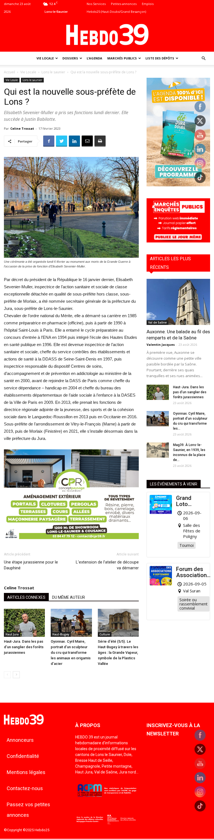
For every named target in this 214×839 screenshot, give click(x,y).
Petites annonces (124, 4)
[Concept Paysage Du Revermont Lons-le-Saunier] (71, 543)
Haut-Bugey (60, 634)
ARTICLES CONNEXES (26, 597)
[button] (203, 58)
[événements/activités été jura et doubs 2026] (178, 184)
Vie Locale (45, 58)
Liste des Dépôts (159, 58)
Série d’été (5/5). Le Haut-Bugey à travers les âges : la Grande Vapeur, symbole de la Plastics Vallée (118, 652)
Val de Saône (157, 322)
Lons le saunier (53, 72)
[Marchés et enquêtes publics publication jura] (178, 241)
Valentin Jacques (161, 344)
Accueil (9, 72)
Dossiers (70, 58)
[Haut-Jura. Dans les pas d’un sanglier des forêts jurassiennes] (24, 623)
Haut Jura (12, 634)
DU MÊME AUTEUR (68, 597)
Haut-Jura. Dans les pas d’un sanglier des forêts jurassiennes (23, 647)
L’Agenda (94, 58)
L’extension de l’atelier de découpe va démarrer (107, 565)
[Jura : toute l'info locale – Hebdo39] (107, 34)
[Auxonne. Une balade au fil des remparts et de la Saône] (178, 302)
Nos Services (96, 4)
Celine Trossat (22, 128)
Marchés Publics (122, 58)
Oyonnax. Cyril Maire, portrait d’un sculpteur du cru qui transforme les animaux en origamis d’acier (71, 652)
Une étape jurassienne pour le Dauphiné (31, 565)
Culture (104, 634)
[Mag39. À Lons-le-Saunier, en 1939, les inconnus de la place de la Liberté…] (158, 450)
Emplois (148, 4)
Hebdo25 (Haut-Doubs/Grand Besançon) (116, 11)
